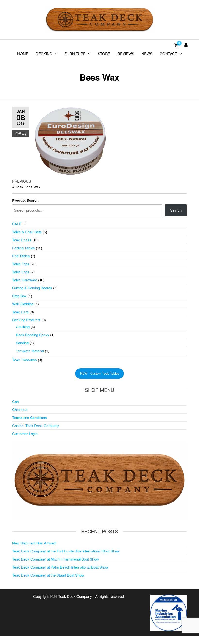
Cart (15, 401)
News (146, 53)
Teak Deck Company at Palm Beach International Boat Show (60, 566)
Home (22, 53)
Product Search (25, 200)
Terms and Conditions (29, 417)
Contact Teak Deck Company (35, 425)
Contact (168, 53)
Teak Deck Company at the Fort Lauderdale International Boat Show (66, 550)
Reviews (125, 53)
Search (176, 210)
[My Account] (186, 45)
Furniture (75, 53)
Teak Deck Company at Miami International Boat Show (55, 558)
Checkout (19, 409)
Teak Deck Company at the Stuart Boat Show (48, 574)
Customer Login (24, 433)
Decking (44, 53)
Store (104, 53)
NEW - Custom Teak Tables (99, 373)
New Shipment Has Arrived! (34, 542)
